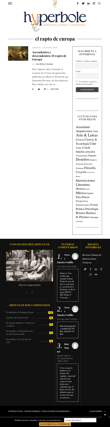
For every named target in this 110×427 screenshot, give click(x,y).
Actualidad (83, 127)
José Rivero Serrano (44, 63)
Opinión (89, 193)
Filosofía (90, 168)
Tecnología (79, 221)
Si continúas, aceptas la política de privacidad (86, 82)
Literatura (36, 48)
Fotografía (81, 172)
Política (80, 209)
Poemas (94, 204)
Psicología (91, 209)
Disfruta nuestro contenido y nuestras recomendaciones (38, 420)
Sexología (94, 217)
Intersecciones (85, 180)
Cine (93, 143)
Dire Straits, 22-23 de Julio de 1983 (18, 341)
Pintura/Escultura (82, 205)
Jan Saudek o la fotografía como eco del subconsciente (19, 332)
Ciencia (80, 139)
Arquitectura (84, 131)
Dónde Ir (93, 160)
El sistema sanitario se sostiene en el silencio (20, 324)
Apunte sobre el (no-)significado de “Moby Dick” (65, 358)
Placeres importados (30, 284)
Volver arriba (96, 411)
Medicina (80, 188)
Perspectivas (82, 201)
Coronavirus (82, 155)
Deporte (92, 155)
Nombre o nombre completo (86, 61)
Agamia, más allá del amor (17, 317)
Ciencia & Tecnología (86, 141)
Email (78, 71)
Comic (79, 147)
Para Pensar (82, 197)
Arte (95, 131)
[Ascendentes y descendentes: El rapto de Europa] (18, 53)
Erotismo (79, 168)
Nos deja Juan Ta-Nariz (67, 319)
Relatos (80, 213)
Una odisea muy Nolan (67, 266)
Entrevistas (88, 164)
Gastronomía (90, 172)
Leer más (54, 89)
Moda (88, 189)
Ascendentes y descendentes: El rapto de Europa (49, 55)
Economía (79, 164)
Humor (78, 176)
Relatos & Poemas (86, 215)
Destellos (82, 159)
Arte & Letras (87, 135)
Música (81, 193)
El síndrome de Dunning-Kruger (20, 312)
